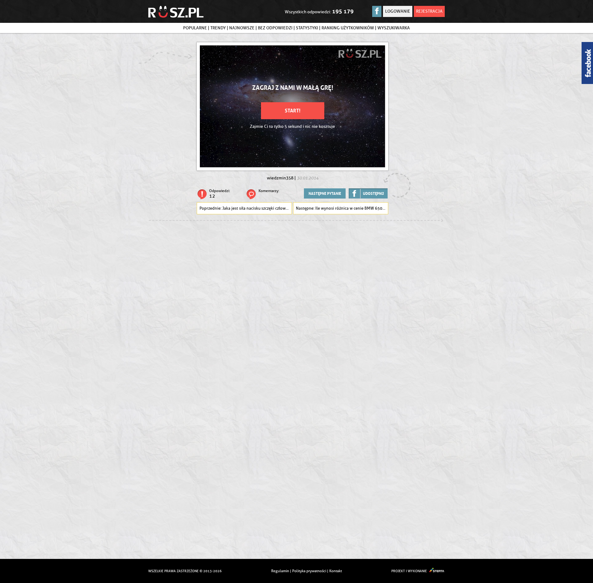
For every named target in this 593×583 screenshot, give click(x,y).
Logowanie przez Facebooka (376, 11)
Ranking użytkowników (348, 28)
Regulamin (280, 570)
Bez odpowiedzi (275, 28)
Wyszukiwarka (393, 28)
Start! (293, 110)
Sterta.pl (437, 571)
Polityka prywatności (309, 570)
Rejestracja (429, 11)
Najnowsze (241, 28)
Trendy (218, 28)
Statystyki (307, 28)
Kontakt (335, 570)
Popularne (195, 28)
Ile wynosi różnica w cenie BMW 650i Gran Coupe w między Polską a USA (351, 208)
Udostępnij (373, 193)
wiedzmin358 (280, 178)
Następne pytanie (325, 193)
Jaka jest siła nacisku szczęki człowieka (257, 208)
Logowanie (397, 11)
